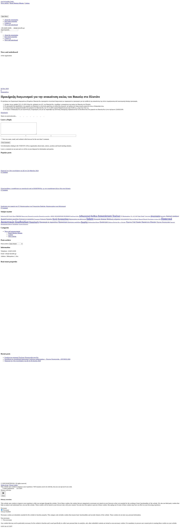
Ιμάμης (90, 218)
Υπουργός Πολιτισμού (23, 224)
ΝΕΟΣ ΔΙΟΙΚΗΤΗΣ (124, 219)
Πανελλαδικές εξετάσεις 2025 (154, 219)
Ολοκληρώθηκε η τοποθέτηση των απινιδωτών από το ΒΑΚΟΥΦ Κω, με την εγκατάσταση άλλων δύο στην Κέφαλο (35, 188)
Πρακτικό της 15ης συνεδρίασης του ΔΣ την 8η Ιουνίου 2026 (22, 361)
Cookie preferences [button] (8, 488)
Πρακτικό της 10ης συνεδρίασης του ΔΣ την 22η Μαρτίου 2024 (20, 170)
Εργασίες (49, 219)
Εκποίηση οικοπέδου (12, 219)
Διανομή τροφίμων (172, 216)
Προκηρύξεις (5, 92)
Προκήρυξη (4, 112)
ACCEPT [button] (19, 488)
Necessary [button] (4, 508)
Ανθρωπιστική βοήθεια (88, 216)
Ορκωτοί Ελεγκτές (143, 219)
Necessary (6, 510)
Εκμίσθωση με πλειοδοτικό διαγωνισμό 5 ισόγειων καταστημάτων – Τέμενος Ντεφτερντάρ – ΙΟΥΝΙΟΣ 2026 (37, 359)
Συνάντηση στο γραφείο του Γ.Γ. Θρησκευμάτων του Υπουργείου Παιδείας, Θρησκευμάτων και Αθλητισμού (33, 206)
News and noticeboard (11, 25)
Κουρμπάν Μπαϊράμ (100, 219)
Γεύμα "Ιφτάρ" (141, 216)
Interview (18, 216)
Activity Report (12, 216)
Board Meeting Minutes (17, 3)
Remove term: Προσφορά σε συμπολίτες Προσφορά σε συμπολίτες (36, 216)
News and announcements (12, 231)
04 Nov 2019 (5, 88)
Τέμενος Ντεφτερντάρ (163, 222)
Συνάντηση (104, 222)
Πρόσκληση (62, 222)
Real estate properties (10, 21)
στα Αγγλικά (4, 1)
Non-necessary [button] (5, 518)
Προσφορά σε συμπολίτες (48, 222)
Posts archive (5, 244)
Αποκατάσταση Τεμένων (109, 216)
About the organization (11, 20)
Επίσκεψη (43, 219)
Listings (27, 3)
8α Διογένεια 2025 (5, 216)
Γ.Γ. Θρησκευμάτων (125, 216)
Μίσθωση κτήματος (113, 219)
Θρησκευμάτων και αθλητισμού (77, 219)
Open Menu (5, 16)
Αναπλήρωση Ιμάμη (74, 216)
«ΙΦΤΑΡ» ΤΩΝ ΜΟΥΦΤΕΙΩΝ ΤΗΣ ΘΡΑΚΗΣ (60, 216)
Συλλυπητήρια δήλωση (93, 222)
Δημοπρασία (155, 216)
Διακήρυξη (163, 216)
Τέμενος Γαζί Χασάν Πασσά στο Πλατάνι (141, 222)
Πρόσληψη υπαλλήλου (74, 222)
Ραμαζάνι (84, 222)
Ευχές (55, 219)
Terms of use (4, 485)
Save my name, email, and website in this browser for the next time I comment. (26, 139)
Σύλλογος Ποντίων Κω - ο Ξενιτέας (117, 222)
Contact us (7, 23)
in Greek (11, 1)
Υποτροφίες (15, 224)
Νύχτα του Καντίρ (133, 219)
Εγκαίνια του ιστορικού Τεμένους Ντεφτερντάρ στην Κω (21, 357)
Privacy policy (13, 485)
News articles (5, 3)
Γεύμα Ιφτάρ (147, 216)
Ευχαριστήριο (63, 219)
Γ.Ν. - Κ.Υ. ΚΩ (134, 216)
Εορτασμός (37, 219)
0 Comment (4, 172)
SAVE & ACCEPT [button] (6, 526)
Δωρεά (3, 219)
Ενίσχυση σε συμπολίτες (26, 219)
